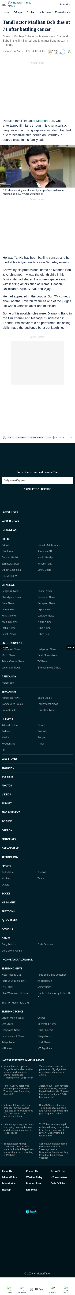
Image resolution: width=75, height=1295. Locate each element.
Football (42, 872)
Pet (3, 750)
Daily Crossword (46, 944)
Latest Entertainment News (23, 1060)
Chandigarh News (11, 597)
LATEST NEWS (10, 512)
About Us (7, 1171)
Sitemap (6, 1190)
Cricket (31, 12)
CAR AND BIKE (10, 848)
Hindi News (44, 1042)
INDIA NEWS (9, 530)
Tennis (41, 878)
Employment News (48, 704)
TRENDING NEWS (12, 969)
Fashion (6, 731)
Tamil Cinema (36, 437)
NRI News (7, 1048)
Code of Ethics (59, 1183)
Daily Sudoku (9, 944)
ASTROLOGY (9, 677)
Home (6, 12)
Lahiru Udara (44, 570)
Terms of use (58, 1171)
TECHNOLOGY (10, 857)
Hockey (6, 878)
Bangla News (44, 1036)
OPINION (7, 830)
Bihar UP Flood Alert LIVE (15, 1003)
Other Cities (44, 634)
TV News (42, 661)
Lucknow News (46, 616)
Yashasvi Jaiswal (10, 564)
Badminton (8, 872)
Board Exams (45, 698)
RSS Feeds (31, 1190)
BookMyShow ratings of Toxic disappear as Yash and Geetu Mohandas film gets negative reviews (53, 1109)
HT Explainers (45, 1048)
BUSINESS (7, 777)
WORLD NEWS (10, 521)
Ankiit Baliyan (45, 981)
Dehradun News (46, 597)
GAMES (6, 938)
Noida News (44, 622)
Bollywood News (11, 649)
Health (5, 737)
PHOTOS (7, 786)
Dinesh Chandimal (11, 570)
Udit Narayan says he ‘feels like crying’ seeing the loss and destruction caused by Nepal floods (18, 1128)
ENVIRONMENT (11, 812)
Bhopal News (45, 591)
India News (45, 12)
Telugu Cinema (45, 1030)
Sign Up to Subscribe (37, 489)
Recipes (42, 737)
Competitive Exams (12, 704)
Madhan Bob (45, 121)
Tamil (10, 437)
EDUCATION (9, 692)
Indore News (9, 609)
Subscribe (64, 4)
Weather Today (34, 1177)
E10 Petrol (7, 987)
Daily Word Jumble (12, 951)
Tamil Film (21, 437)
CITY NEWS (8, 585)
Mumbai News (9, 622)
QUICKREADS (9, 920)
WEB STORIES (10, 759)
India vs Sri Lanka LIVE (14, 981)
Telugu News (8, 1042)
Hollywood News (47, 649)
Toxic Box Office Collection (52, 975)
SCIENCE (7, 821)
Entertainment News (13, 1036)
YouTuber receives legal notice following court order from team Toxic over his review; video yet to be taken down (54, 1130)
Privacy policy (9, 1177)
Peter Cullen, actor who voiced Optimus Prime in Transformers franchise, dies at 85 (16, 1090)
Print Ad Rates (34, 1183)
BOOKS (6, 894)
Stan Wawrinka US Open (15, 993)
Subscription (9, 1183)
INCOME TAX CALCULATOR (17, 960)
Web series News (11, 668)
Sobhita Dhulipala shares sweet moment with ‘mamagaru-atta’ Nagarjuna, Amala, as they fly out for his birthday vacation (53, 1150)
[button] (4, 4)
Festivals (42, 731)
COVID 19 (7, 929)
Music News (8, 655)
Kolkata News (9, 616)
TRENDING (8, 768)
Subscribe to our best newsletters (37, 472)
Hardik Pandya (45, 557)
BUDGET (7, 803)
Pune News (44, 628)
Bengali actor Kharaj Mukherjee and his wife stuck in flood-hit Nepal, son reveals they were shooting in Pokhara (18, 1149)
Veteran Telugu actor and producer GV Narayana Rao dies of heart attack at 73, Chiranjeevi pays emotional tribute (18, 1111)
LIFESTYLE (7, 719)
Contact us (32, 1171)
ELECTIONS (8, 911)
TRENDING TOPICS (12, 1012)
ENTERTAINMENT (12, 643)
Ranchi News (9, 634)
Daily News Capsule (14, 480)
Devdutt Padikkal (11, 557)
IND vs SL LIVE (10, 576)
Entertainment (63, 12)
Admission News (11, 698)
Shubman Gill (45, 551)
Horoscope (8, 683)
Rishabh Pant (45, 564)
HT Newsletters (59, 1177)
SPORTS (6, 866)
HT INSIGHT (8, 902)
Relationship (8, 744)
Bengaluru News (10, 591)
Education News (46, 710)
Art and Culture (10, 725)
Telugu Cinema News (13, 661)
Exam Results (9, 710)
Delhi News (8, 603)
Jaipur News (44, 609)
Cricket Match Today (49, 545)
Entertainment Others (49, 668)
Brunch (41, 725)
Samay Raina (44, 987)
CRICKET (7, 539)
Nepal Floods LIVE (11, 975)
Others (5, 885)
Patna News (8, 628)
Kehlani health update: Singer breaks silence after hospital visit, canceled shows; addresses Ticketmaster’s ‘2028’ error (18, 1072)
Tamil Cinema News (48, 655)
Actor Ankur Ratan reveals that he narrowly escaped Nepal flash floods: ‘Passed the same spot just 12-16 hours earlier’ (54, 1091)
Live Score (7, 551)
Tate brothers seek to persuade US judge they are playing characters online (52, 1070)
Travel (41, 744)
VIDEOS (6, 795)
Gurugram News (46, 603)
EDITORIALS (9, 839)
